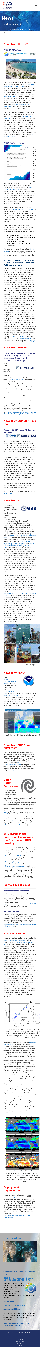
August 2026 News (11, 1309)
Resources (20, 1343)
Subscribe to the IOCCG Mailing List (16, 1323)
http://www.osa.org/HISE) (12, 856)
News (17, 29)
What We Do (20, 1339)
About (20, 1337)
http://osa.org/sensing (11, 862)
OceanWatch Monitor (11, 695)
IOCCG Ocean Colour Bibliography (15, 940)
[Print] (5, 32)
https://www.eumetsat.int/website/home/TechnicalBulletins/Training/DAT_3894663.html (20, 413)
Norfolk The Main (14, 821)
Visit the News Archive (11, 1325)
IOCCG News (20, 1341)
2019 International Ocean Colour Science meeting (19, 85)
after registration (15, 390)
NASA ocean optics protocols (18, 188)
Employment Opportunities (12, 1197)
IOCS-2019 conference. (16, 380)
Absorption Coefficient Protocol (23, 209)
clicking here (8, 494)
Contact (20, 1345)
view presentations (25, 339)
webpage (32, 341)
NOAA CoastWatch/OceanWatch (10, 681)
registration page (9, 96)
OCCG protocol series (17, 337)
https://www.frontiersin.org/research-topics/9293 (20, 904)
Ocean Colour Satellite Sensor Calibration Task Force (19, 545)
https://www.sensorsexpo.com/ (14, 866)
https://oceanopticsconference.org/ (15, 825)
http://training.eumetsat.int (16, 398)
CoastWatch (8, 691)
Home (12, 29)
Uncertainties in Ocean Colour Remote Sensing (18, 542)
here (14, 771)
